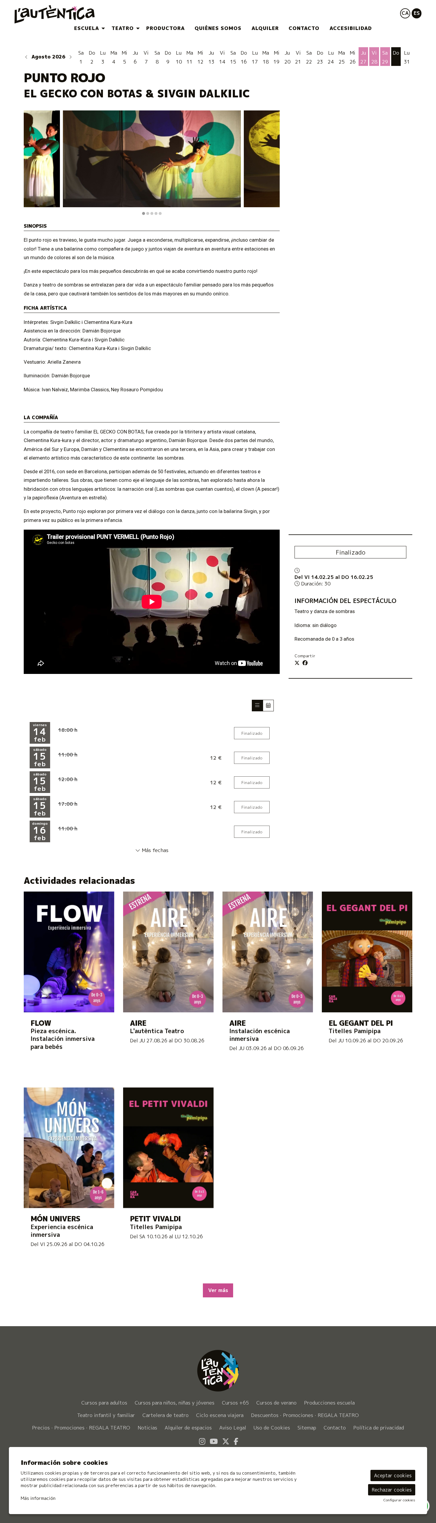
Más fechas (154, 850)
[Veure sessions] (257, 705)
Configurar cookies (399, 1500)
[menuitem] (87, 28)
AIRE (138, 1023)
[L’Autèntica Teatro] (79, 17)
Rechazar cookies (392, 1489)
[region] (152, 163)
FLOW (41, 1023)
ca (405, 13)
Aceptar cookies (393, 1475)
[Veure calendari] (268, 705)
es (417, 13)
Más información (38, 1498)
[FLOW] (69, 951)
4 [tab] (156, 213)
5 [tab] (160, 213)
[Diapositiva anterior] (32, 163)
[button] (26, 56)
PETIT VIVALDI (155, 1219)
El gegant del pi (361, 1023)
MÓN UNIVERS (55, 1219)
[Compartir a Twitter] (297, 662)
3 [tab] (151, 213)
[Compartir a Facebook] (305, 662)
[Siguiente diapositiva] (271, 163)
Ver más (218, 1290)
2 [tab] (147, 213)
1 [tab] (143, 213)
